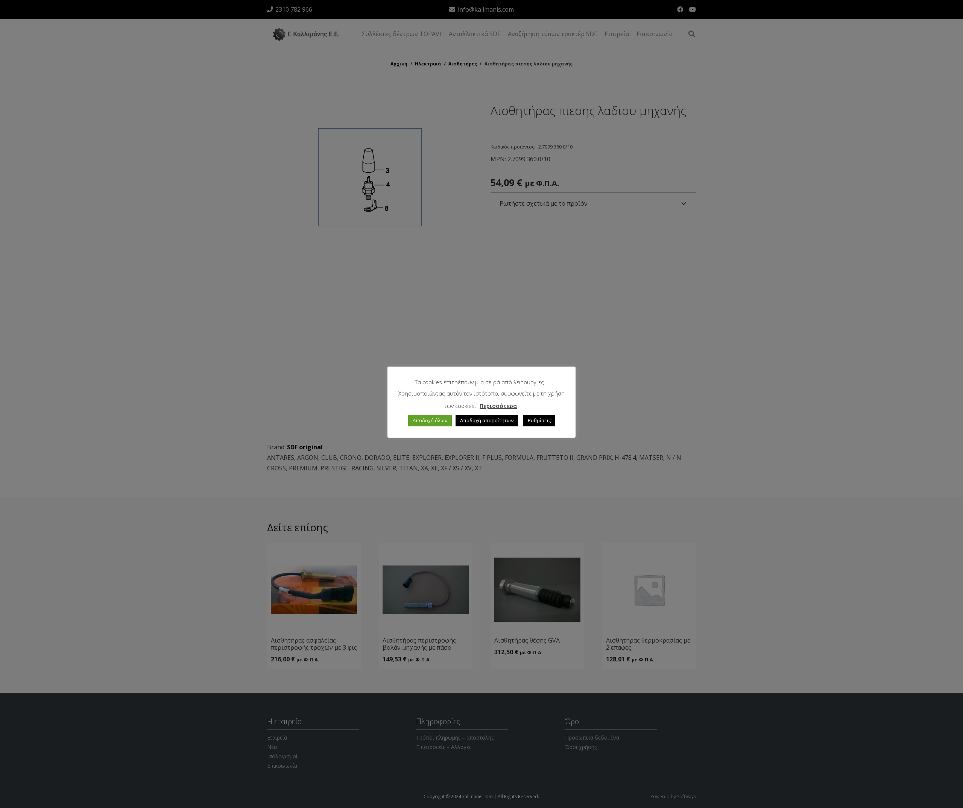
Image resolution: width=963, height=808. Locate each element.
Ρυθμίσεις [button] (539, 420)
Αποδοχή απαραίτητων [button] (486, 420)
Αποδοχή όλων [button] (430, 420)
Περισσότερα (498, 405)
